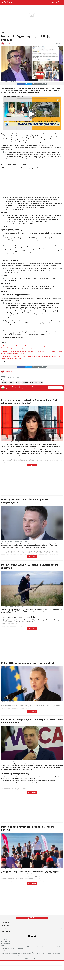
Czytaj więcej (32, 465)
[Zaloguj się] (58, 2)
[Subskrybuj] (55, 2)
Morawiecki (4, 382)
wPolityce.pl (4, 32)
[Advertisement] (32, 181)
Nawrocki (18, 382)
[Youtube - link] (32, 936)
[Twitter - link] (35, 936)
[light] (52, 2)
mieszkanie (11, 382)
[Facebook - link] (29, 936)
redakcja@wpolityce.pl (27, 374)
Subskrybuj (3, 376)
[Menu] (61, 2)
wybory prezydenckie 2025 (36, 382)
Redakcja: (4, 939)
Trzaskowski (25, 382)
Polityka (10, 32)
